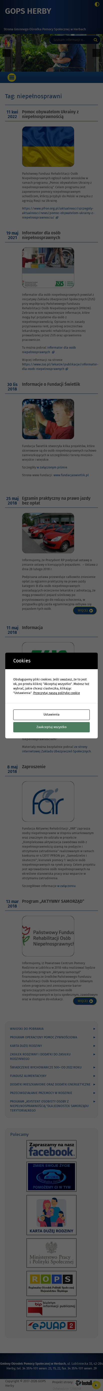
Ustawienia (52, 714)
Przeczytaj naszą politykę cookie (56, 693)
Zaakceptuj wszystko (51, 727)
